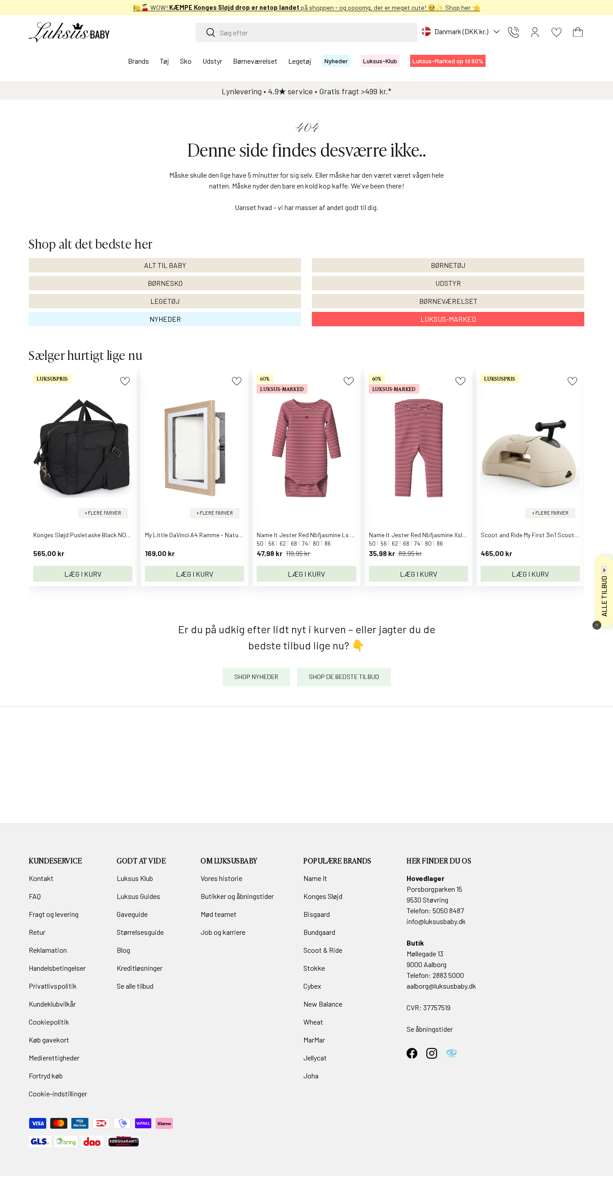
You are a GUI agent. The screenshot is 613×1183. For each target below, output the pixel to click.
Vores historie (221, 878)
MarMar (314, 1039)
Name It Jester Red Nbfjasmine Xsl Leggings (429, 535)
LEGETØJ (165, 301)
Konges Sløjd (322, 896)
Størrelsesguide (140, 932)
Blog (123, 950)
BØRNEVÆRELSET (448, 301)
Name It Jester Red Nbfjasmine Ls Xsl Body (315, 535)
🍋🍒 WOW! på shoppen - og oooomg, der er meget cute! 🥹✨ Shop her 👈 (306, 7)
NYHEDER (165, 319)
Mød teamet (218, 914)
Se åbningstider (430, 1029)
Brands (138, 61)
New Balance (322, 1003)
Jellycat (315, 1057)
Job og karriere (223, 932)
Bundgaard (319, 932)
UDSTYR (448, 283)
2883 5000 (448, 975)
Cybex (312, 985)
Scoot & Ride (322, 950)
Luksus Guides (138, 896)
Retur (37, 932)
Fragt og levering (54, 914)
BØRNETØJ (448, 265)
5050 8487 (448, 910)
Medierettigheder (54, 1057)
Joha (311, 1075)
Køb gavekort (49, 1039)
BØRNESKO (165, 283)
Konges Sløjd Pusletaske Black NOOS (83, 535)
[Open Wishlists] (556, 32)
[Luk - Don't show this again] (596, 625)
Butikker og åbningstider (237, 896)
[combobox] (306, 32)
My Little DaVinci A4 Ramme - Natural (195, 535)
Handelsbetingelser (57, 968)
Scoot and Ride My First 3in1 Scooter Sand (538, 535)
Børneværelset (255, 61)
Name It (315, 878)
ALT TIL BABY (165, 265)
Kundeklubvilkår (52, 1003)
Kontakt (41, 878)
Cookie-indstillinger (58, 1093)
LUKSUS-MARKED (448, 319)
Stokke (314, 968)
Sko (186, 61)
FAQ (35, 896)
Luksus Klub (135, 878)
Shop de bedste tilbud (344, 676)
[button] (578, 32)
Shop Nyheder (256, 676)
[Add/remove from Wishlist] (125, 381)
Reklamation (48, 950)
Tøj (164, 61)
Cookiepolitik (49, 1021)
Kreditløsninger (139, 968)
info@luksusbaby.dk (436, 921)
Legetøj (299, 61)
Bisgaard (316, 914)
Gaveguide (132, 914)
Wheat (313, 1021)
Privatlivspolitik (53, 985)
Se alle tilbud (135, 985)
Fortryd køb (46, 1075)
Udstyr (212, 61)
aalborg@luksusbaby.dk (441, 985)
